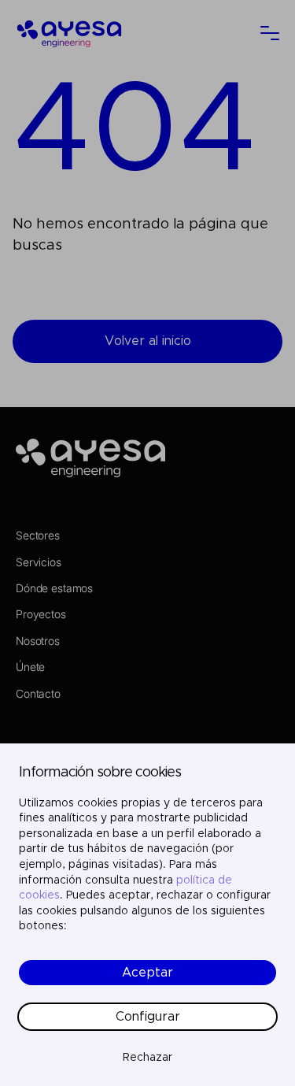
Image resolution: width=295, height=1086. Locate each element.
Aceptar (147, 972)
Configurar (148, 1016)
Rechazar (147, 1057)
